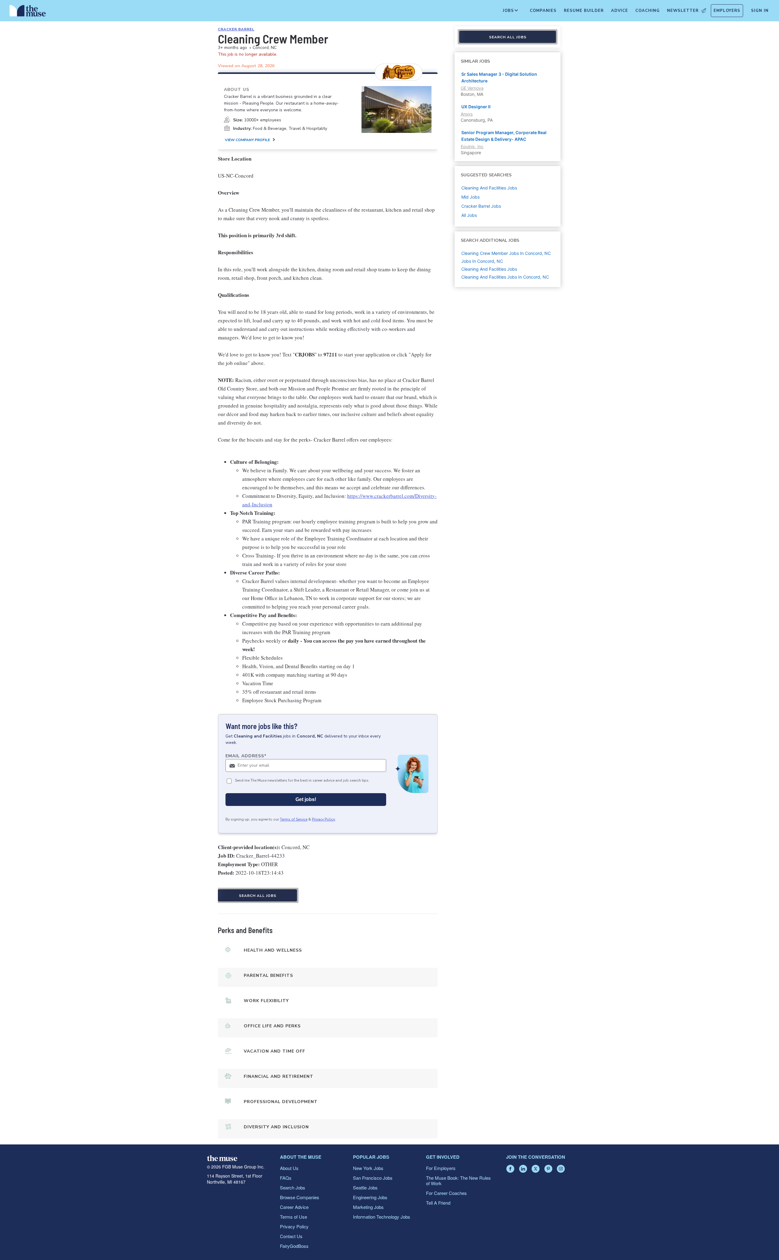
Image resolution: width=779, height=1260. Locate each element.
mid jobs (470, 197)
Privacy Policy (323, 819)
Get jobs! (305, 799)
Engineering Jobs (370, 1197)
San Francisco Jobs (373, 1178)
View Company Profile (247, 139)
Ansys (467, 113)
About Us (289, 1168)
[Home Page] (27, 12)
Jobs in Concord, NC (482, 261)
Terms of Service (293, 819)
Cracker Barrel (236, 29)
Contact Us (291, 1236)
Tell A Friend (438, 1202)
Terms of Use (293, 1216)
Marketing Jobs (368, 1207)
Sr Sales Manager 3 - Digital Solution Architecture (499, 77)
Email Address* (246, 756)
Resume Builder (584, 10)
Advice (619, 10)
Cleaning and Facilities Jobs (489, 269)
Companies (543, 10)
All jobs (469, 215)
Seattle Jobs (365, 1187)
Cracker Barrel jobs (481, 206)
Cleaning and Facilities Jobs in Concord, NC (505, 276)
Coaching (647, 10)
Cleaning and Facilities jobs (489, 187)
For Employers (441, 1168)
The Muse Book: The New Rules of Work (458, 1180)
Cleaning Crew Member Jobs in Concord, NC (506, 253)
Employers (727, 10)
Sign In (760, 10)
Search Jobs (292, 1187)
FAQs (286, 1178)
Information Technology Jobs (381, 1216)
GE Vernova (472, 88)
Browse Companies (299, 1197)
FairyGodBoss (294, 1246)
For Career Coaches (446, 1193)
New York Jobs (368, 1168)
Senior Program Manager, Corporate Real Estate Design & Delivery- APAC (504, 136)
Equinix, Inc (472, 146)
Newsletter (683, 10)
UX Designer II (476, 106)
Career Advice (294, 1207)
